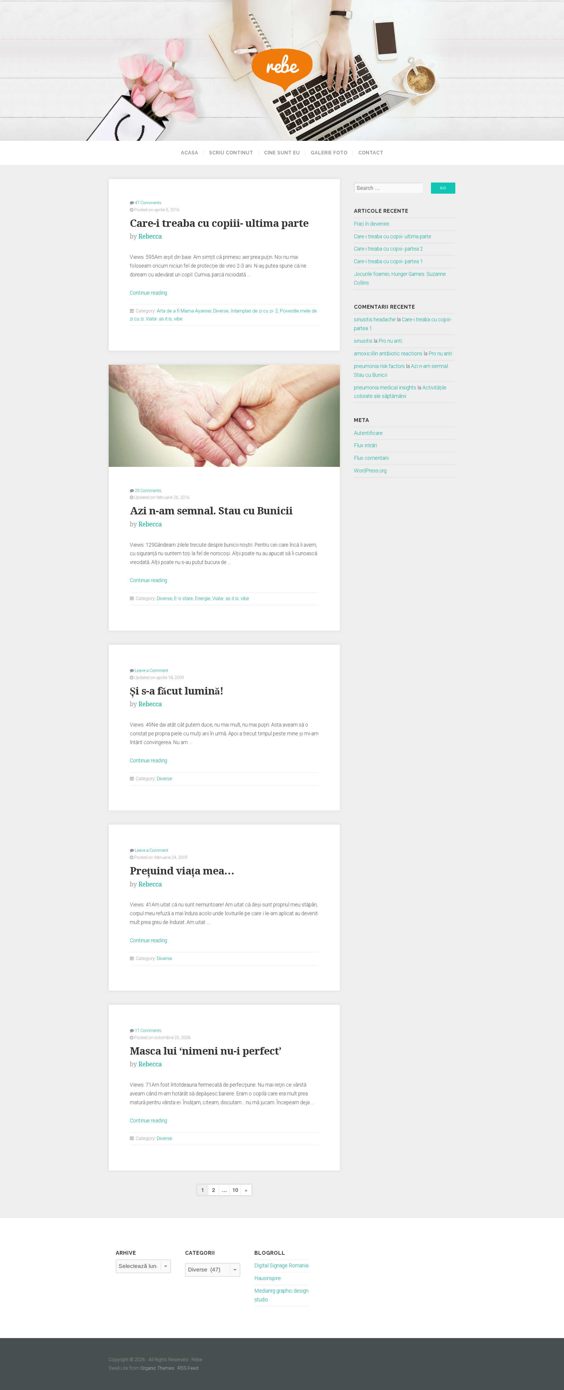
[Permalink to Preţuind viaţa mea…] (224, 826)
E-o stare (183, 598)
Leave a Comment (151, 670)
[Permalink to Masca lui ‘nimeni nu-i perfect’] (224, 1006)
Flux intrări (365, 445)
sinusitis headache (375, 319)
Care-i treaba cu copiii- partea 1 (388, 261)
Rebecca (150, 236)
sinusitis (363, 341)
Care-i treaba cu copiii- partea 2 (388, 249)
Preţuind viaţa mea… (182, 871)
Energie (202, 598)
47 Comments (148, 202)
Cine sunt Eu (282, 153)
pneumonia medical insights (385, 388)
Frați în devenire (371, 224)
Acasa (189, 153)
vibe (178, 319)
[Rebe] (282, 70)
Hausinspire (267, 1278)
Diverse (221, 311)
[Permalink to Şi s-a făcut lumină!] (224, 646)
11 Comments (148, 1030)
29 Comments (148, 490)
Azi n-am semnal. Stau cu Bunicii (211, 511)
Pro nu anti (390, 341)
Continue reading (148, 293)
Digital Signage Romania (281, 1266)
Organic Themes (157, 1368)
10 (235, 1189)
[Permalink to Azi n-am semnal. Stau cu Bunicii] (224, 416)
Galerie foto (329, 153)
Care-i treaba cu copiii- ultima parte (219, 223)
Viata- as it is (159, 319)
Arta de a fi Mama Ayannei (184, 311)
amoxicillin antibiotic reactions (388, 354)
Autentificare (368, 433)
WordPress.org (370, 471)
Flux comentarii (371, 458)
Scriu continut (231, 153)
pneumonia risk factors (379, 366)
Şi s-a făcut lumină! (176, 691)
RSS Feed (188, 1368)
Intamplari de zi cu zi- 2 (254, 311)
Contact (370, 153)
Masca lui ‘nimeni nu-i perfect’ (205, 1051)
